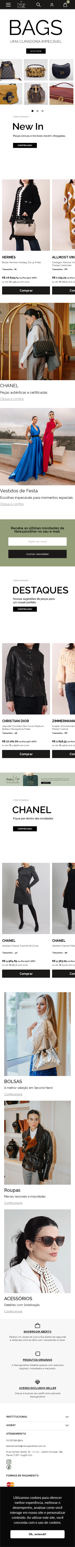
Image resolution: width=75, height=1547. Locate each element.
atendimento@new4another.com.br (26, 1446)
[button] (32, 111)
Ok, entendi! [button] (37, 1534)
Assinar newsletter (37, 554)
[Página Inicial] (20, 5)
